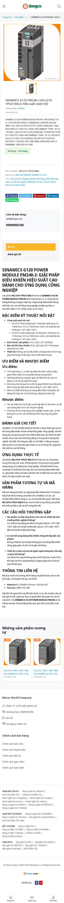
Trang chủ (6, 17)
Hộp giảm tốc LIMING (44, 842)
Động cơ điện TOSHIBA (12, 829)
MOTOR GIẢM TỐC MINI (13, 820)
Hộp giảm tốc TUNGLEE (35, 845)
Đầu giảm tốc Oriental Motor (42, 817)
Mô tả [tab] (11, 247)
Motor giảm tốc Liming (36, 801)
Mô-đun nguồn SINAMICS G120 (27, 181)
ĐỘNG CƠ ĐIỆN (33, 832)
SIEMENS (21, 108)
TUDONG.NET (42, 584)
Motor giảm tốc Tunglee (41, 797)
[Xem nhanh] (29, 639)
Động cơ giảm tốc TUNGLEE (14, 808)
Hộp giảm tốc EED (23, 842)
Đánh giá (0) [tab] (14, 254)
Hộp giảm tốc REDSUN (12, 845)
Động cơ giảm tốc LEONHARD (38, 813)
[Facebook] (36, 883)
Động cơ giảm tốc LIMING (13, 804)
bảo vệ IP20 (15, 178)
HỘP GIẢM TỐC (31, 848)
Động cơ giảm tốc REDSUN (40, 804)
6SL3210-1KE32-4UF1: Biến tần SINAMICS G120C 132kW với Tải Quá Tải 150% (17, 673)
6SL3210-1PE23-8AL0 (15, 185)
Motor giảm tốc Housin (12, 801)
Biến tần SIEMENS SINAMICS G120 (31, 174)
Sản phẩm (19, 17)
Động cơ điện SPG (26, 826)
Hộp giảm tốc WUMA (11, 848)
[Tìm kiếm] (59, 6)
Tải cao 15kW (49, 181)
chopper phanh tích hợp (33, 178)
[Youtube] (41, 883)
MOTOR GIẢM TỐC (10, 794)
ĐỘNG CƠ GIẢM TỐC (32, 794)
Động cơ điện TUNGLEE (12, 832)
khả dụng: (12, 151)
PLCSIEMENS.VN (23, 584)
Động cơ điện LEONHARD (37, 829)
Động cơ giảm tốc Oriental (14, 817)
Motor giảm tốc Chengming (14, 797)
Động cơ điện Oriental (12, 836)
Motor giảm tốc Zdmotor (33, 791)
